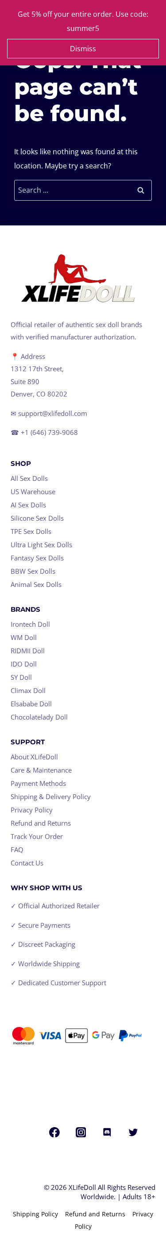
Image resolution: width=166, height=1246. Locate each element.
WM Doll (24, 637)
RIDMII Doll (28, 650)
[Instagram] (81, 1132)
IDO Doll (24, 663)
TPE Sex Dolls (31, 531)
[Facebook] (55, 1132)
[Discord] (107, 1132)
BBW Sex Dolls (33, 571)
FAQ (17, 849)
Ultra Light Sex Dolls (41, 544)
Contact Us (27, 862)
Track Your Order (37, 836)
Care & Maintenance (41, 770)
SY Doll (21, 677)
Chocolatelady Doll (39, 717)
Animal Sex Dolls (36, 584)
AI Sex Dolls (28, 504)
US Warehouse (33, 491)
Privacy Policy (32, 809)
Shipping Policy (35, 1214)
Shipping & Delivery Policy (51, 796)
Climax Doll (28, 690)
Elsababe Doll (31, 703)
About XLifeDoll (34, 756)
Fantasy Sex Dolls (37, 557)
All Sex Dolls (29, 478)
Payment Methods (38, 783)
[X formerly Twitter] (133, 1132)
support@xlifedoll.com (52, 413)
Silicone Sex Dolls (37, 518)
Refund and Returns (41, 823)
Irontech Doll (30, 624)
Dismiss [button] (83, 48)
